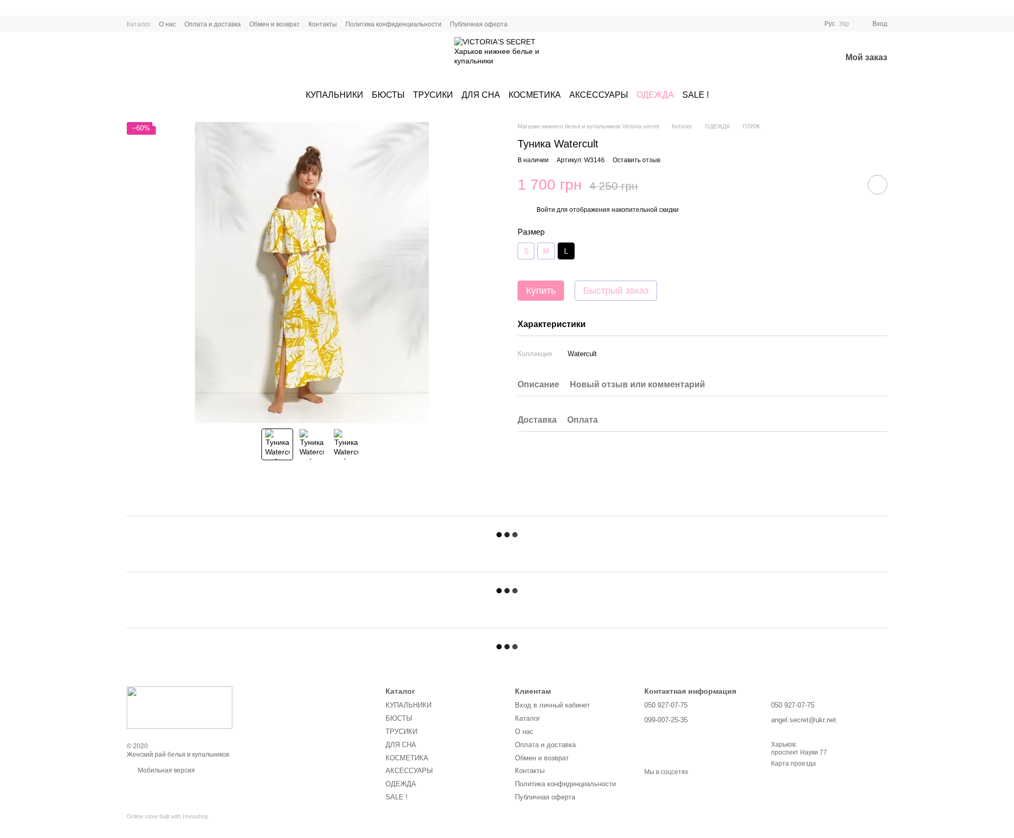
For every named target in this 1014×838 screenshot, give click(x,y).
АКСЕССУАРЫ (598, 94)
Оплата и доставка (212, 24)
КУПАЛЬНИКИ (334, 94)
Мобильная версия (165, 770)
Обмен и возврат (274, 24)
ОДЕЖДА (655, 94)
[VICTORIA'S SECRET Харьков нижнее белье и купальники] (179, 707)
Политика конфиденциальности (393, 24)
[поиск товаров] (777, 58)
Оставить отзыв (636, 159)
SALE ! (695, 94)
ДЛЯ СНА (481, 94)
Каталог (139, 24)
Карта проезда (793, 763)
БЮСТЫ (388, 94)
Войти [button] (546, 209)
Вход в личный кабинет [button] (552, 705)
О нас (167, 24)
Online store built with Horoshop (167, 816)
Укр (844, 24)
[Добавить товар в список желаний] (877, 184)
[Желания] (805, 58)
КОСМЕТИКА (535, 94)
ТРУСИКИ (433, 94)
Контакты (322, 24)
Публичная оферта (479, 24)
